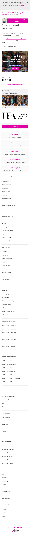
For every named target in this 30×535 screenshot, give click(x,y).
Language (4, 233)
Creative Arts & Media (11, 13)
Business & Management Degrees (9, 314)
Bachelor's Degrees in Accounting (9, 367)
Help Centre (4, 513)
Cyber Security (5, 269)
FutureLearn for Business (7, 452)
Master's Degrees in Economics (8, 346)
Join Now (15, 126)
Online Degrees (5, 195)
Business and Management (7, 216)
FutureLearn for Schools (7, 459)
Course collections (6, 279)
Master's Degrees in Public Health (9, 339)
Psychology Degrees (6, 294)
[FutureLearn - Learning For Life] (15, 531)
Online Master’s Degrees (7, 198)
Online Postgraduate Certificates (9, 205)
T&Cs (3, 474)
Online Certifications (6, 184)
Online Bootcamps (6, 191)
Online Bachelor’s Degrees (7, 202)
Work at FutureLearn (6, 399)
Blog (3, 406)
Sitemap (3, 495)
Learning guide (5, 424)
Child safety (4, 509)
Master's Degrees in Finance (8, 343)
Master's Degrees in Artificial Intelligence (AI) (11, 350)
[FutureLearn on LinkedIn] (21, 527)
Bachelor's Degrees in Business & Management (12, 381)
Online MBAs (4, 290)
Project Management (6, 272)
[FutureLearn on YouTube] (17, 527)
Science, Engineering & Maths (8, 240)
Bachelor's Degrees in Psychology (9, 364)
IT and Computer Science (7, 230)
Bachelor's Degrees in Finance (8, 374)
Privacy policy (5, 477)
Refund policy (5, 481)
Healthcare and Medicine (7, 220)
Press (3, 403)
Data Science (4, 262)
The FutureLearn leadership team (9, 396)
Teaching (4, 223)
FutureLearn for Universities (8, 449)
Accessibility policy (6, 491)
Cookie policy (5, 484)
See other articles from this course (15, 84)
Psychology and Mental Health (8, 227)
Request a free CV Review (7, 435)
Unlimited (4, 431)
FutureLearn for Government (8, 456)
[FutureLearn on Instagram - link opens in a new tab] (11, 527)
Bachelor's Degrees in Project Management (11, 378)
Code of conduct (5, 488)
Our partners (4, 446)
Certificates (4, 428)
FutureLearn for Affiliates (7, 463)
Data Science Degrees (6, 304)
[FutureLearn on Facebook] (8, 527)
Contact (3, 516)
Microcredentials (5, 188)
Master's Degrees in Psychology (9, 325)
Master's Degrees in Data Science (9, 332)
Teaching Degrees (5, 297)
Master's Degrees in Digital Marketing (10, 336)
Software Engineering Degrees (8, 311)
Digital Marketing (5, 251)
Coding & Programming (7, 276)
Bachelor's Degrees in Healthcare (9, 361)
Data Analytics (5, 255)
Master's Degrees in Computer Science (10, 329)
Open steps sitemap (6, 498)
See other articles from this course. (17, 20)
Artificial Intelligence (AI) (7, 258)
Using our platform (6, 417)
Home (3, 13)
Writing (19, 13)
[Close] (27, 2)
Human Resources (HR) (7, 265)
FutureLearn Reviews (6, 421)
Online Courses (5, 181)
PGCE (3, 307)
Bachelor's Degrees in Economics (9, 371)
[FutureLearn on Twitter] (14, 527)
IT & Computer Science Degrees (9, 300)
